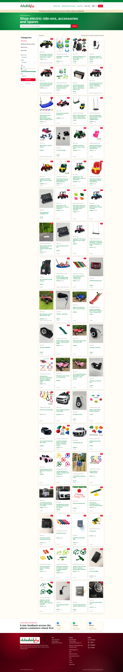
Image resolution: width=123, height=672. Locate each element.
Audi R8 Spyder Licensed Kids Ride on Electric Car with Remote (62, 506)
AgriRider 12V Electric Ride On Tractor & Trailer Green (79, 147)
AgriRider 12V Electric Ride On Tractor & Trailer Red (46, 180)
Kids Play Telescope (61, 533)
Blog (70, 651)
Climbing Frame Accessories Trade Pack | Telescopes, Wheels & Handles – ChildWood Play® (46, 379)
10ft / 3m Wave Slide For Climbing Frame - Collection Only (78, 277)
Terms (70, 660)
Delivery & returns (73, 653)
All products (24, 40)
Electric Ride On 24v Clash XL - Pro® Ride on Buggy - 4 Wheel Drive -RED (46, 84)
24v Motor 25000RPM (45, 347)
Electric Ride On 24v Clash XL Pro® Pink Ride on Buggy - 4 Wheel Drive (96, 84)
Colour (22, 60)
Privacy (71, 662)
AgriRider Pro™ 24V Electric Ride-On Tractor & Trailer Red (62, 207)
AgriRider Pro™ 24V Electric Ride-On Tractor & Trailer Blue (96, 207)
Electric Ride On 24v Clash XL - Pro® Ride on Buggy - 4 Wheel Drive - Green (46, 56)
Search (74, 26)
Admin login (72, 664)
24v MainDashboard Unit (96, 280)
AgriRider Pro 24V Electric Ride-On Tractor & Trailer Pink (79, 240)
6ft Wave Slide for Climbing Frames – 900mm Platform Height (62, 342)
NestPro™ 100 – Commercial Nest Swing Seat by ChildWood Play (62, 277)
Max (24, 70)
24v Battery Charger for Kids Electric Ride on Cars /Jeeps (96, 58)
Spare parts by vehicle (74, 656)
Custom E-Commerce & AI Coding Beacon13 (93, 669)
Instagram (91, 645)
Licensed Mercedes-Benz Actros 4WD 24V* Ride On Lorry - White (46, 504)
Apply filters (28, 79)
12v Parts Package (60, 150)
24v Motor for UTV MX (95, 347)
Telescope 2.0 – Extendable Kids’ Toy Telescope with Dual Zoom (96, 504)
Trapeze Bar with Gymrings (46, 409)
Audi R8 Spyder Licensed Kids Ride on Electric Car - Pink (46, 471)
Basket (100, 6)
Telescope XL (93, 531)
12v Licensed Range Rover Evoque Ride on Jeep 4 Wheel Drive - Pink (79, 375)
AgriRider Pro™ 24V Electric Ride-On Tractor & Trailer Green (79, 178)
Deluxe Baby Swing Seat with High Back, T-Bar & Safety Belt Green (62, 180)
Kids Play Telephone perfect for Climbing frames (45, 568)
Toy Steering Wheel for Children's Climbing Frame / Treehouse (62, 473)
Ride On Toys (57, 6)
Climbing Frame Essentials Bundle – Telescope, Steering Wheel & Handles (79, 568)
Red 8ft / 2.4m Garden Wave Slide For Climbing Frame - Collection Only (95, 311)
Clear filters (28, 83)
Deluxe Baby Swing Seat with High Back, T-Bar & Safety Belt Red (95, 180)
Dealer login (87, 6)
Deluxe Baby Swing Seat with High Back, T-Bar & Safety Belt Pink (95, 147)
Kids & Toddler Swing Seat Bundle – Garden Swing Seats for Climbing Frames (79, 117)
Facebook (92, 639)
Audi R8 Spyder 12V (78, 442)
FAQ (70, 658)
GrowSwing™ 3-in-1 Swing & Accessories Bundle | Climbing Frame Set (62, 87)
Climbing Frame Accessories (69, 6)
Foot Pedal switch (94, 571)
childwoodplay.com (73, 649)
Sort (22, 73)
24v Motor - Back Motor (62, 314)
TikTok (91, 642)
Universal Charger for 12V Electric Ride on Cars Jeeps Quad (79, 58)
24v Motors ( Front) (77, 414)
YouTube (91, 647)
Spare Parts (80, 6)
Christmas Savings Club (79, 503)
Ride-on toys (23, 54)
